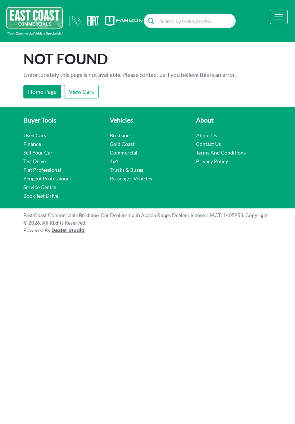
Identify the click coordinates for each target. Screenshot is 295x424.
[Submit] (151, 21)
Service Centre (39, 187)
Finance (32, 144)
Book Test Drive (40, 196)
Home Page (42, 91)
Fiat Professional (42, 170)
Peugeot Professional (47, 178)
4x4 (114, 161)
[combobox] (190, 21)
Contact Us (208, 144)
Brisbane (120, 135)
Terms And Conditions (221, 152)
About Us (206, 135)
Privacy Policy (212, 161)
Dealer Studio (68, 230)
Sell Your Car (38, 152)
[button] (279, 17)
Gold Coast (122, 144)
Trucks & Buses (126, 170)
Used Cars (34, 135)
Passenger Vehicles (131, 178)
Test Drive (34, 161)
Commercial (123, 152)
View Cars (81, 91)
